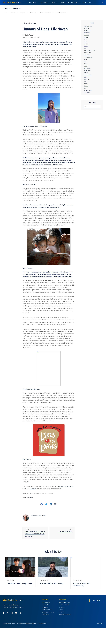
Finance (86, 86)
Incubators (86, 35)
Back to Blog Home (30, 23)
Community (33, 12)
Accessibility (34, 623)
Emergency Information (65, 614)
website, (33, 489)
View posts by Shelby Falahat (38, 515)
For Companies (46, 602)
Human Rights (87, 70)
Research (86, 43)
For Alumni (61, 612)
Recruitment (87, 55)
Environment (87, 32)
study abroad (87, 92)
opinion (85, 83)
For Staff (61, 609)
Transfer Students (88, 57)
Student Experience (61, 12)
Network (86, 37)
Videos (85, 59)
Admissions (13, 12)
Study (85, 48)
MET (85, 88)
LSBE (85, 81)
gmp (85, 61)
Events (85, 41)
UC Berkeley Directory (48, 612)
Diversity (86, 46)
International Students (89, 50)
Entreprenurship (87, 75)
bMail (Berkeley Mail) (64, 602)
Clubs (85, 77)
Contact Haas (45, 614)
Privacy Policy (27, 623)
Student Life (87, 79)
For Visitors (45, 607)
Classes (86, 63)
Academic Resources (45, 12)
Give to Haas (96, 600)
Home (6, 13)
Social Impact (87, 30)
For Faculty (61, 607)
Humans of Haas (29, 497)
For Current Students (64, 604)
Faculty (85, 66)
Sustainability (87, 68)
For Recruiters (45, 604)
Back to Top (99, 623)
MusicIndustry (87, 52)
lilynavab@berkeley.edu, (66, 486)
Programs (22, 12)
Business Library (46, 609)
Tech (85, 39)
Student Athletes (88, 26)
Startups (86, 72)
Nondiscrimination (43, 623)
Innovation (86, 28)
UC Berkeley (20, 623)
